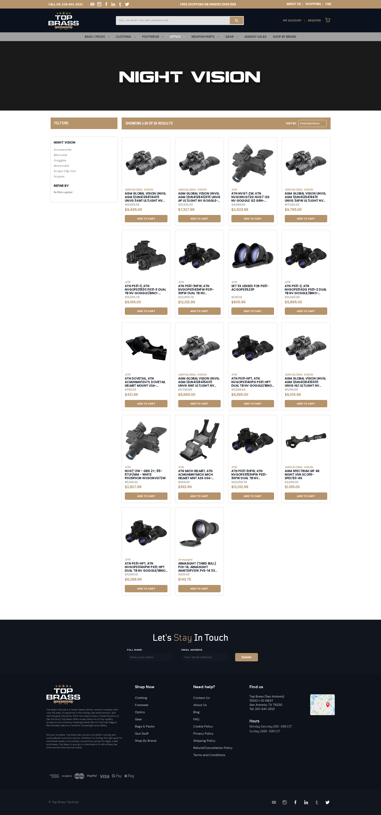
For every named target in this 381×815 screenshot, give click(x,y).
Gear (138, 719)
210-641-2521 (72, 4)
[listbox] (312, 123)
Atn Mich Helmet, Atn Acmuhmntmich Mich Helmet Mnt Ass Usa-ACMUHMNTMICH (195, 474)
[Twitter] (127, 4)
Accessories (62, 150)
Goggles (60, 160)
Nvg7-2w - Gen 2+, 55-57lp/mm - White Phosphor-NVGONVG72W (145, 474)
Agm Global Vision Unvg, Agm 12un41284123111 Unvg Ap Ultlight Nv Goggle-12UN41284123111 (199, 197)
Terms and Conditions (209, 755)
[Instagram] (99, 4)
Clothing (141, 698)
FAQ (328, 4)
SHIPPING (313, 4)
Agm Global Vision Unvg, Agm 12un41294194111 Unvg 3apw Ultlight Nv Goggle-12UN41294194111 (305, 197)
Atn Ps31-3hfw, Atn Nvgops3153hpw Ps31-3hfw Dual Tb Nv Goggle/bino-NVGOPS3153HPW (249, 474)
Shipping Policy (204, 741)
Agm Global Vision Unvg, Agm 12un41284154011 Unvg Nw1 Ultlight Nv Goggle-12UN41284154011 (199, 382)
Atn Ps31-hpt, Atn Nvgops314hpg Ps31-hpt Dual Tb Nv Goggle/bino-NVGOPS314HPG (252, 382)
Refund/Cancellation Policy (213, 748)
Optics (140, 712)
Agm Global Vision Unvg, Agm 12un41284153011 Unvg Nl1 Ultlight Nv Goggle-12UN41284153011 (305, 382)
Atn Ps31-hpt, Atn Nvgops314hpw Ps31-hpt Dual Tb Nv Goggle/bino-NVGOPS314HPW (146, 567)
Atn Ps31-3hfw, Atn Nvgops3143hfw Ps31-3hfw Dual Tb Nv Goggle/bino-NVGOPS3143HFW (196, 289)
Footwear (142, 705)
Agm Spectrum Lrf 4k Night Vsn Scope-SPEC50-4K (302, 474)
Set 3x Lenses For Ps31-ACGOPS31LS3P (250, 288)
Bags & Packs (145, 726)
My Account (292, 20)
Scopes (59, 176)
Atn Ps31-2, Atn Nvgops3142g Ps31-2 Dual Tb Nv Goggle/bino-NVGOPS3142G (306, 289)
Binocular (60, 155)
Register (314, 20)
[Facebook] (106, 4)
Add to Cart (146, 218)
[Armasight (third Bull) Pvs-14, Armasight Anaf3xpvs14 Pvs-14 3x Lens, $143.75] (199, 533)
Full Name (134, 649)
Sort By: (291, 123)
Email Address (191, 649)
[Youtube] (92, 4)
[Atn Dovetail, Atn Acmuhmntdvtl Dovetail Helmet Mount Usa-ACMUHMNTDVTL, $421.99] (146, 348)
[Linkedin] (113, 4)
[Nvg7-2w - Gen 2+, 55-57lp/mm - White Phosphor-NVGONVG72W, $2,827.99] (146, 440)
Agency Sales (255, 37)
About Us (200, 705)
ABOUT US (294, 4)
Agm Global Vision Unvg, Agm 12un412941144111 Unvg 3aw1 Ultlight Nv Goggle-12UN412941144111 (145, 197)
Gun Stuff (141, 733)
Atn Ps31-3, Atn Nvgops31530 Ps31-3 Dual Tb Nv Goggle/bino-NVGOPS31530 (145, 289)
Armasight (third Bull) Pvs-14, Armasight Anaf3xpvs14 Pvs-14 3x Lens (197, 567)
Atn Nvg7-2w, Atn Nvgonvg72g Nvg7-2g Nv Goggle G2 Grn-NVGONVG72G (250, 197)
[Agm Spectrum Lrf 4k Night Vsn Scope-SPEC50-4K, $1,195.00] (306, 440)
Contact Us (201, 698)
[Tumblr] (120, 4)
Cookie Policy (203, 726)
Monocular (61, 166)
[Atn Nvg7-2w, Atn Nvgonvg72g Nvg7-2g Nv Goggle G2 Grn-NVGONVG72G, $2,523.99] (252, 163)
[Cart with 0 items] (328, 20)
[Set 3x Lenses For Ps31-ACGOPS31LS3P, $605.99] (252, 255)
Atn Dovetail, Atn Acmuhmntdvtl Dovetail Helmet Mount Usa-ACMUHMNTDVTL (145, 382)
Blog (196, 712)
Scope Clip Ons (65, 171)
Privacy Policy (203, 733)
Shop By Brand (284, 37)
